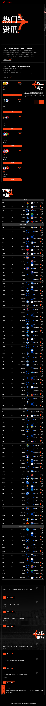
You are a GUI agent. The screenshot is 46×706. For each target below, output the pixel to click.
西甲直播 (27, 93)
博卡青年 (23, 261)
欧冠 (26, 690)
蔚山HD (23, 353)
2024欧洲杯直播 (29, 688)
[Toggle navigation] (41, 2)
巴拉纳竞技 (22, 515)
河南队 (23, 390)
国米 (35, 544)
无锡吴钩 (36, 376)
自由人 (23, 206)
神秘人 (35, 210)
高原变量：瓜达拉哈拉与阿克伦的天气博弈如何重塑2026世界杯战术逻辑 (18, 646)
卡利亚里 (23, 544)
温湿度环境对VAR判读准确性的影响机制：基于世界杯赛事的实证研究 (18, 50)
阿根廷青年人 (22, 562)
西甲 (3, 202)
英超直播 (26, 92)
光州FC (23, 474)
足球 (20, 688)
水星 (24, 210)
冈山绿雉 (36, 324)
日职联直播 (38, 95)
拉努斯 (35, 261)
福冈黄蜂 (36, 309)
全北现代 (36, 478)
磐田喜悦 (36, 286)
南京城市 (23, 372)
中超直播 (34, 92)
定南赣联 (23, 394)
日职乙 (3, 283)
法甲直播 (31, 93)
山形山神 (36, 342)
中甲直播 (34, 95)
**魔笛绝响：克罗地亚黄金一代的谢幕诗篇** (12, 72)
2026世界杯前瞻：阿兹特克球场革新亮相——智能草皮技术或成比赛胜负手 (19, 74)
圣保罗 (23, 456)
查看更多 (6, 59)
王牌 (24, 264)
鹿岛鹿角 (36, 316)
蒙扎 (24, 423)
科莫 (35, 529)
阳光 (35, 257)
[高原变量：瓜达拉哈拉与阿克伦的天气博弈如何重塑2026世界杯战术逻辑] (9, 652)
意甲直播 (35, 93)
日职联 (3, 275)
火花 (24, 268)
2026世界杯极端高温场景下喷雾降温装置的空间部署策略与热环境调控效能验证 (20, 52)
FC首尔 (35, 474)
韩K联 (3, 350)
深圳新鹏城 (22, 221)
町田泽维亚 (36, 279)
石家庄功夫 (22, 376)
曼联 (24, 523)
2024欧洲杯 (23, 688)
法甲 (3, 238)
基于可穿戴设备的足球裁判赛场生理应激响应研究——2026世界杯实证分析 (19, 54)
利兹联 (23, 504)
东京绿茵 (23, 316)
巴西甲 (3, 448)
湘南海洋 (36, 338)
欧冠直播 (38, 92)
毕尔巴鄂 (36, 202)
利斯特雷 (23, 434)
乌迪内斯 (36, 423)
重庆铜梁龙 (36, 390)
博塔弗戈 (36, 555)
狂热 (24, 257)
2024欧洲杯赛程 (36, 688)
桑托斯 (35, 551)
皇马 (24, 519)
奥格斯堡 (23, 512)
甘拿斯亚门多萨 (37, 577)
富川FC (23, 350)
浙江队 (23, 357)
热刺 (24, 411)
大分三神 (36, 346)
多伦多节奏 (36, 264)
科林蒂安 (23, 551)
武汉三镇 (36, 272)
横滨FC (23, 331)
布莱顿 (35, 500)
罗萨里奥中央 (22, 445)
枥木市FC (23, 286)
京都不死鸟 (22, 309)
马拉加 (35, 519)
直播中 (12, 95)
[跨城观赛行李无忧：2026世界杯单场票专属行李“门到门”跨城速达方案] (9, 595)
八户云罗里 (22, 301)
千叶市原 (36, 305)
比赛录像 (17, 688)
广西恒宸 (36, 372)
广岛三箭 (36, 275)
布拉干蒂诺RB (37, 456)
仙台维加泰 (22, 327)
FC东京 (35, 294)
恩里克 (33, 690)
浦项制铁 (36, 486)
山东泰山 (36, 217)
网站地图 (34, 703)
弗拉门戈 (23, 555)
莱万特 (23, 405)
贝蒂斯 (35, 405)
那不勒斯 (23, 529)
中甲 (3, 364)
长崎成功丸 (22, 294)
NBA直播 (30, 92)
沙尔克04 (36, 512)
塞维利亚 (23, 441)
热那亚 (35, 540)
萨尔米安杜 (36, 249)
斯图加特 (36, 231)
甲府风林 (23, 335)
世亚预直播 (29, 95)
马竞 (35, 441)
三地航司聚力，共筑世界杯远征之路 (11, 70)
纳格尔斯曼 (39, 690)
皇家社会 (23, 430)
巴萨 (24, 202)
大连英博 (23, 214)
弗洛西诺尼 (36, 415)
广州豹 (23, 497)
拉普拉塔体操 (37, 445)
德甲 (3, 231)
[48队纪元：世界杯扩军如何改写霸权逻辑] (9, 610)
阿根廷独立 (22, 577)
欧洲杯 (7, 688)
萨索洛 (23, 419)
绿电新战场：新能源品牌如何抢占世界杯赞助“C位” (14, 68)
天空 (35, 426)
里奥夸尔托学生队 (38, 452)
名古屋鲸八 (22, 324)
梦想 (24, 253)
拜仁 (24, 231)
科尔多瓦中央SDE (38, 463)
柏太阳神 (36, 290)
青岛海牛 (23, 272)
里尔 (24, 238)
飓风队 (23, 452)
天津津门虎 (22, 361)
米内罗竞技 (22, 448)
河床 (35, 536)
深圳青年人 (36, 368)
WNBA (3, 206)
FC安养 (35, 350)
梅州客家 (36, 493)
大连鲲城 (23, 489)
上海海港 (36, 221)
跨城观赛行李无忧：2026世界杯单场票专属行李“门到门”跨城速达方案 (17, 589)
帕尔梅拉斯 (36, 573)
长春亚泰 (36, 497)
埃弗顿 (35, 401)
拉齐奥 (23, 540)
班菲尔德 (23, 536)
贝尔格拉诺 (36, 467)
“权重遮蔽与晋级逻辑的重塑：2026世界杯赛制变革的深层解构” (16, 66)
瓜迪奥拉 (29, 690)
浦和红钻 (23, 312)
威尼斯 (35, 235)
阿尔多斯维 (36, 562)
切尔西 (23, 500)
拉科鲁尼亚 (22, 533)
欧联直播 (39, 93)
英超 (3, 242)
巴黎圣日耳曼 (37, 238)
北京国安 (36, 214)
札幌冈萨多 (36, 335)
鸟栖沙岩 (36, 331)
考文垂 (23, 398)
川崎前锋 (23, 305)
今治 (24, 342)
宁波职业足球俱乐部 (21, 493)
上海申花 (23, 217)
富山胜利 (23, 298)
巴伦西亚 (36, 533)
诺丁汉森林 (36, 379)
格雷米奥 (23, 570)
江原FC (23, 486)
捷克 (10, 688)
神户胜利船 (22, 320)
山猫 (35, 547)
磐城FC (23, 283)
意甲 (3, 235)
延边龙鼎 (36, 364)
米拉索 (23, 573)
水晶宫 (23, 242)
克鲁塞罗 (36, 460)
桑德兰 (23, 508)
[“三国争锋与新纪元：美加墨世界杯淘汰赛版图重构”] (9, 624)
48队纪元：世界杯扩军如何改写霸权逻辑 (11, 604)
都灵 (35, 419)
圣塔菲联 (23, 249)
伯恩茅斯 (23, 401)
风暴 (24, 566)
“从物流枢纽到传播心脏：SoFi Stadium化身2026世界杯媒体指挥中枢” (18, 48)
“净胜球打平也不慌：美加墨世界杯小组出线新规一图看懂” (15, 674)
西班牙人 (36, 430)
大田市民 (36, 482)
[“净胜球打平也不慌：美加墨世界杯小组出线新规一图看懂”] (9, 680)
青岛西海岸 (36, 361)
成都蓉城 (23, 383)
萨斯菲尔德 (36, 434)
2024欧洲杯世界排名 (16, 690)
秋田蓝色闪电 (37, 301)
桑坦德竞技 (22, 227)
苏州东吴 (36, 394)
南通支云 (36, 489)
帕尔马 (35, 437)
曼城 (35, 242)
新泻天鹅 (36, 283)
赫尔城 (35, 398)
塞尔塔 (23, 559)
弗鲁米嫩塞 (36, 515)
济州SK (23, 482)
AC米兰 (23, 235)
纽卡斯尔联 (36, 411)
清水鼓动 (23, 290)
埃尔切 (35, 227)
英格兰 (13, 688)
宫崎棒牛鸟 (36, 327)
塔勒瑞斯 (23, 463)
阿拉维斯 (23, 246)
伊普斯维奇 (36, 523)
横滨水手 (36, 312)
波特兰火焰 (36, 253)
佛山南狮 (23, 368)
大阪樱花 (36, 320)
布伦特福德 (36, 504)
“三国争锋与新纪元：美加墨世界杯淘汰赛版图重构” (14, 618)
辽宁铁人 (36, 383)
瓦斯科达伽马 (22, 460)
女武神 (35, 206)
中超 (3, 214)
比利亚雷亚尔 (37, 246)
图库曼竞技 (22, 467)
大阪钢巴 (23, 275)
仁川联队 (23, 478)
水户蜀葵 (23, 279)
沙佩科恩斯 (36, 570)
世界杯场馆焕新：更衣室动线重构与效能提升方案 (13, 660)
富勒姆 (35, 508)
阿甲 (3, 249)
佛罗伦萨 (23, 415)
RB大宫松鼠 (22, 338)
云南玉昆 (36, 357)
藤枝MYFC (36, 298)
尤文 (24, 437)
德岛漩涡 (23, 346)
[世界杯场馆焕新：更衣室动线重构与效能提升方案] (9, 666)
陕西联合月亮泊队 (21, 364)
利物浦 (23, 379)
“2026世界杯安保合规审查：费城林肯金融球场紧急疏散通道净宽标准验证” (19, 56)
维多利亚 (36, 448)
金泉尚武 (36, 353)
